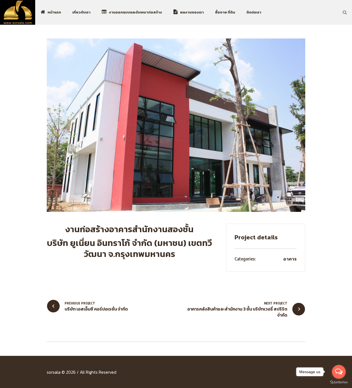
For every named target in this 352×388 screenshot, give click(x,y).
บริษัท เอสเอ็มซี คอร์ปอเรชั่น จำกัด (96, 309)
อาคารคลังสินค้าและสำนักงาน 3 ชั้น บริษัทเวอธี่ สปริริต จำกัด (237, 312)
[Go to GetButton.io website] (339, 382)
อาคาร (290, 258)
